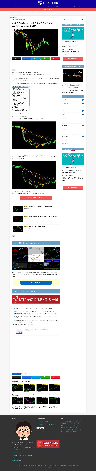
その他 (36, 6)
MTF (45, 6)
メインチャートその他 (78, 429)
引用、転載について (39, 465)
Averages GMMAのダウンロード (36, 197)
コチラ (33, 447)
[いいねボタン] (13, 70)
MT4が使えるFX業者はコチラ (48, 9)
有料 (75, 431)
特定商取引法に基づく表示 (73, 465)
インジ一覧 (73, 6)
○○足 (32, 6)
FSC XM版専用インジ (67, 421)
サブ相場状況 (65, 427)
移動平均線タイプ (13, 17)
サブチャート (24, 6)
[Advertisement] (36, 64)
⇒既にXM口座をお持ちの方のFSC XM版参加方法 (47, 424)
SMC (29, 6)
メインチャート (17, 6)
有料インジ (58, 6)
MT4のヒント (67, 6)
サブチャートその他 (76, 425)
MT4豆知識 (77, 421)
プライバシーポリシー (22, 465)
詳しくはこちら (35, 282)
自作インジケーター (51, 6)
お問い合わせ (79, 6)
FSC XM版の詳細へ (72, 58)
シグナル (40, 6)
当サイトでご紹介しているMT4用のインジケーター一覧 (56, 465)
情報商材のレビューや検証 (25, 455)
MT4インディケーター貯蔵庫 (45, 467)
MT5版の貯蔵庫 (15, 460)
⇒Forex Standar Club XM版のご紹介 (44, 421)
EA (62, 6)
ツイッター (14, 452)
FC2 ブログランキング (41, 431)
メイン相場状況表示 (67, 431)
